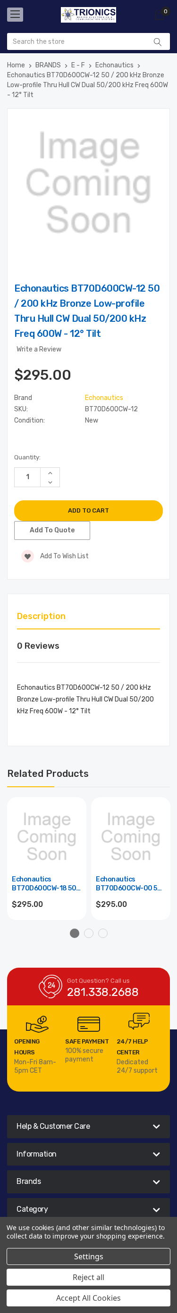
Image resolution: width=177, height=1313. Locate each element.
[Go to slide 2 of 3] (88, 933)
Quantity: (27, 457)
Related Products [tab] (48, 773)
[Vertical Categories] (15, 15)
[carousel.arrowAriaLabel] (37, 1024)
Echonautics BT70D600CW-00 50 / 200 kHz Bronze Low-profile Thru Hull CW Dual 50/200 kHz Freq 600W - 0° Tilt (131, 884)
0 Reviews (38, 646)
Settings (88, 1256)
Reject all (88, 1277)
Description (41, 616)
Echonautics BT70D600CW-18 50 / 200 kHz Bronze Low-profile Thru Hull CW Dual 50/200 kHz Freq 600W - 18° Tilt (46, 884)
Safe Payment (87, 1041)
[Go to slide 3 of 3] (103, 933)
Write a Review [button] (39, 349)
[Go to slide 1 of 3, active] (74, 933)
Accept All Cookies (88, 1298)
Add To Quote (52, 530)
